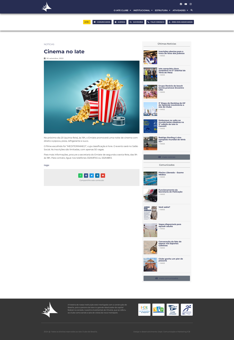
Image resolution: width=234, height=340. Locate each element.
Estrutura (161, 10)
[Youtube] (186, 4)
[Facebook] (181, 4)
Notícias (49, 44)
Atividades (179, 10)
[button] (191, 10)
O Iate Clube (121, 10)
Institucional (141, 10)
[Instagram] (190, 4)
